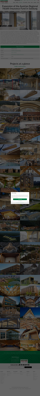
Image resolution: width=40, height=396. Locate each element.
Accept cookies (20, 199)
